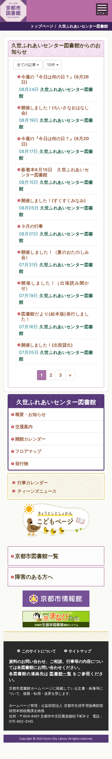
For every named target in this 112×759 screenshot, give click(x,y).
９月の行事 (32, 226)
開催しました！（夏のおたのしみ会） (55, 254)
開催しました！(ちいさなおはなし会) (55, 110)
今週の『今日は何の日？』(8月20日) (55, 141)
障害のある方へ (34, 577)
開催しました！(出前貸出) (47, 345)
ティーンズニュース (37, 491)
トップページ (41, 26)
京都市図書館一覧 (36, 556)
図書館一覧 (60, 673)
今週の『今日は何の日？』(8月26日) (55, 79)
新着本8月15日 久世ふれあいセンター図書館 (55, 172)
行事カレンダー (32, 482)
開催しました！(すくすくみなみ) (53, 200)
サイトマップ (80, 651)
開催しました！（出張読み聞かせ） (55, 285)
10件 (51, 64)
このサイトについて (39, 651)
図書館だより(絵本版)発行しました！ (55, 316)
